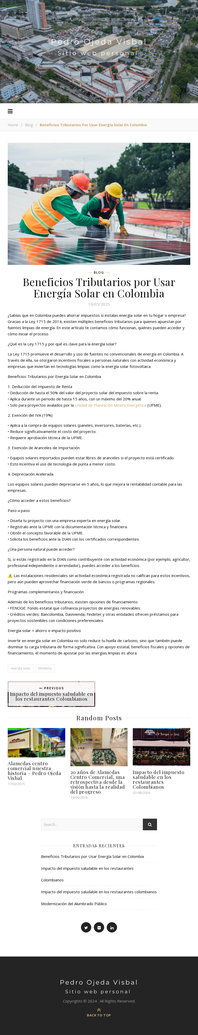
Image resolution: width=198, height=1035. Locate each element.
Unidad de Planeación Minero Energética (110, 405)
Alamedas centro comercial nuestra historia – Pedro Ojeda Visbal (34, 770)
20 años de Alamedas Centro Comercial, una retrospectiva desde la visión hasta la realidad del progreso (97, 782)
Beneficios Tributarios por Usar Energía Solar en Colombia (92, 856)
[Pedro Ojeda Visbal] (99, 42)
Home (13, 124)
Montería (45, 668)
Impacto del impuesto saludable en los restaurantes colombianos (99, 891)
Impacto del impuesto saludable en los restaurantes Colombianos (158, 779)
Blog (29, 124)
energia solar (20, 668)
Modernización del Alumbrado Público (74, 903)
